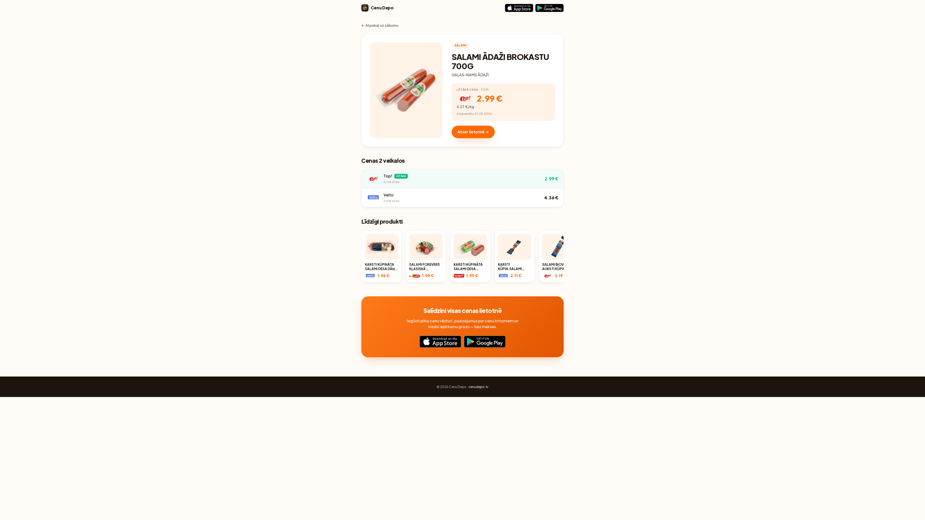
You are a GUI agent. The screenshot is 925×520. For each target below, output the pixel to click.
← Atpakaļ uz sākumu (379, 25)
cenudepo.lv (478, 387)
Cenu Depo (382, 7)
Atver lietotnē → (473, 131)
